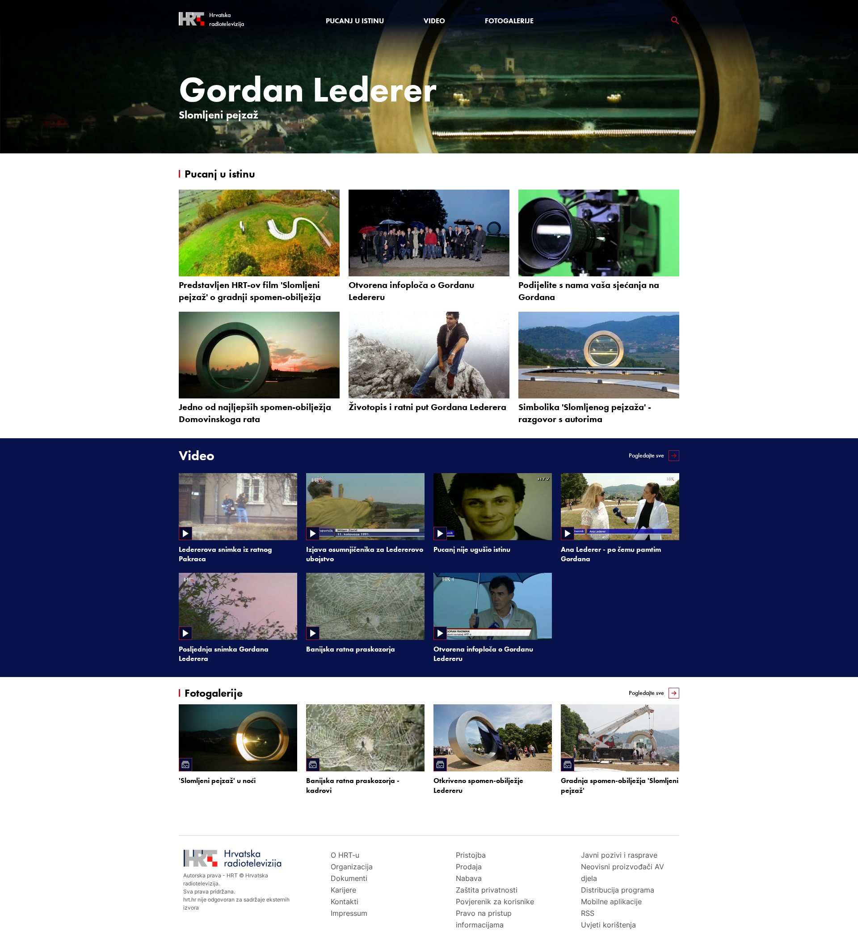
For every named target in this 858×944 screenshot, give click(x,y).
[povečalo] (675, 21)
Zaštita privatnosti (486, 889)
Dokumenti (349, 878)
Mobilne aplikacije (611, 901)
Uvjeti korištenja (608, 924)
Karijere (343, 889)
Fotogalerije (509, 20)
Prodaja (469, 866)
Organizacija (352, 866)
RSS (587, 913)
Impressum (349, 913)
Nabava (469, 878)
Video (434, 20)
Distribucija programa (617, 889)
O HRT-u (345, 855)
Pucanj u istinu (355, 20)
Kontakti (344, 901)
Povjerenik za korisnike (495, 901)
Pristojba (471, 855)
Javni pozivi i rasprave (619, 855)
